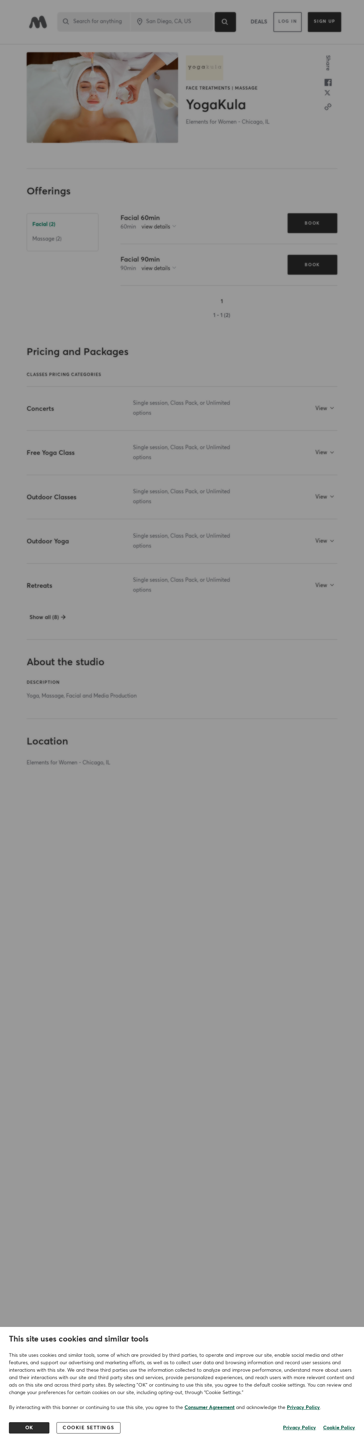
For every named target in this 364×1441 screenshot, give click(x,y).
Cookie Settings (88, 1427)
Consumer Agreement (209, 1407)
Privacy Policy (303, 1407)
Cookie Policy (339, 1427)
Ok (29, 1427)
